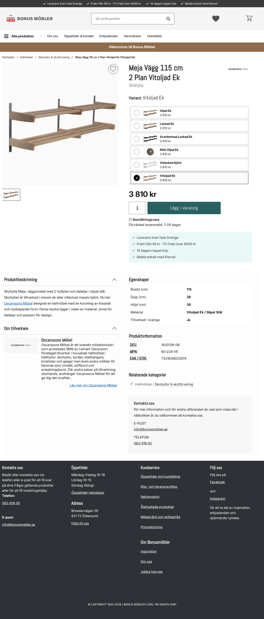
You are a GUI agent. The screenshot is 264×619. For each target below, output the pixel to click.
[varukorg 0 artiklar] (249, 18)
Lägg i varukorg (184, 208)
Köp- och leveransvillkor (159, 487)
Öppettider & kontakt (79, 36)
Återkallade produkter (157, 507)
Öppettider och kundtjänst (160, 476)
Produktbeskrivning (20, 279)
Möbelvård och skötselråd (160, 517)
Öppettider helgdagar (87, 493)
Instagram (217, 499)
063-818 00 (143, 443)
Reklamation (150, 497)
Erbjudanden (108, 36)
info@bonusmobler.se (150, 429)
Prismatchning (152, 527)
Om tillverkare (16, 328)
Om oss (52, 36)
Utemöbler (154, 36)
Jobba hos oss (152, 572)
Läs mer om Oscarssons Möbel (93, 385)
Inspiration (149, 551)
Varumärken (132, 36)
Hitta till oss (80, 523)
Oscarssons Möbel (18, 303)
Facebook (217, 482)
